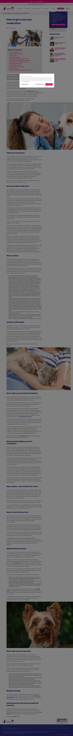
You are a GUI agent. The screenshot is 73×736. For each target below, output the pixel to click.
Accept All (49, 84)
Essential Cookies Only (40, 84)
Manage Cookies (25, 84)
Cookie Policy (27, 81)
